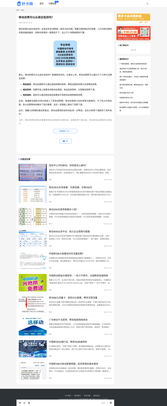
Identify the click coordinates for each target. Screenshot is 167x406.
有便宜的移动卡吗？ (127, 98)
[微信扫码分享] (20, 403)
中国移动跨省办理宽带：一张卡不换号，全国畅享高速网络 (78, 275)
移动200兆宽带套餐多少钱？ (63, 209)
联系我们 (77, 395)
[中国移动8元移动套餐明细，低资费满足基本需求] (33, 371)
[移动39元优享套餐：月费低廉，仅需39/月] (33, 194)
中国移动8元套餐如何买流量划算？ (67, 253)
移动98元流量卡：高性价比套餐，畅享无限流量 (73, 297)
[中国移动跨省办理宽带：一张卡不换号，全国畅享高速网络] (33, 282)
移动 (50, 180)
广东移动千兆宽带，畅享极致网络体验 (68, 319)
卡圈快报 (52, 3)
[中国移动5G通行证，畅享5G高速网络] (33, 349)
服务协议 (96, 395)
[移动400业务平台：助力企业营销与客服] (33, 238)
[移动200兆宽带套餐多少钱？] (33, 216)
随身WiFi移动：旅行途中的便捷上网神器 (134, 102)
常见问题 (87, 395)
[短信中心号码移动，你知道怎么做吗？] (33, 172)
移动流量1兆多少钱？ (127, 93)
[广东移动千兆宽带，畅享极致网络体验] (33, 327)
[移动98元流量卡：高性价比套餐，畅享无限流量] (33, 304)
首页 (42, 3)
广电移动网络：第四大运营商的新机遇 (133, 64)
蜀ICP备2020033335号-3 (98, 399)
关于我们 (68, 395)
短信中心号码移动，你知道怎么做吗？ (68, 165)
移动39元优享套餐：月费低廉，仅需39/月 (70, 187)
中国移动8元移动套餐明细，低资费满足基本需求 (73, 364)
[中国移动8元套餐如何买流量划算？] (33, 260)
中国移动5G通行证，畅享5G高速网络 (68, 342)
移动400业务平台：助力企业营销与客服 (69, 231)
